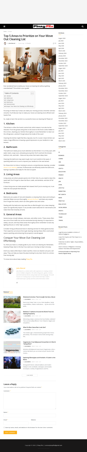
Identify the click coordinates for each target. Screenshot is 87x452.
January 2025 (62, 86)
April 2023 (61, 138)
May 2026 (61, 46)
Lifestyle (10, 31)
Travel (61, 220)
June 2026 (61, 43)
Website (33, 420)
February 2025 (62, 83)
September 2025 (63, 66)
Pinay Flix (29, 259)
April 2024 (61, 108)
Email (6, 420)
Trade (60, 217)
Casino (61, 158)
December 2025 (63, 58)
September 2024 (63, 96)
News (60, 197)
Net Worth (62, 194)
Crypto (61, 168)
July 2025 (61, 71)
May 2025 (61, 76)
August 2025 (62, 68)
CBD (60, 162)
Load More (30, 375)
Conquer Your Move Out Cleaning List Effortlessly (19, 106)
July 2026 (61, 41)
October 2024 (62, 93)
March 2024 (62, 111)
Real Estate (62, 204)
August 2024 (62, 98)
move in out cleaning (10, 167)
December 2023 (63, 118)
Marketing (62, 191)
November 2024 (63, 91)
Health (61, 178)
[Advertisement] (43, 12)
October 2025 (62, 63)
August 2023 (62, 128)
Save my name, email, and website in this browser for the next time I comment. (29, 427)
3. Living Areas (9, 100)
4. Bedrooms (9, 102)
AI (59, 152)
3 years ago (21, 43)
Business (61, 155)
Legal (60, 184)
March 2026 (62, 51)
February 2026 (62, 53)
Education (62, 171)
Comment (7, 391)
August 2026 (62, 38)
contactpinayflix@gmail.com (53, 445)
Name (6, 412)
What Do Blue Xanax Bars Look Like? (34, 327)
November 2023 (63, 121)
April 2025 (61, 78)
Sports (61, 210)
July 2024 (61, 101)
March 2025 (62, 81)
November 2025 (63, 61)
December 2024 (63, 88)
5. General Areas (10, 104)
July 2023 (61, 131)
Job (60, 181)
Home (5, 31)
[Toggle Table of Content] (31, 93)
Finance (61, 175)
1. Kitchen (8, 96)
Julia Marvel (12, 43)
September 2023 (63, 126)
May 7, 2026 (35, 299)
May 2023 (61, 136)
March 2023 (62, 141)
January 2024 (62, 116)
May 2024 (61, 106)
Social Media (63, 207)
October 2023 (62, 123)
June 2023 (61, 133)
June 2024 (61, 103)
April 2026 (61, 48)
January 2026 (62, 56)
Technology (63, 214)
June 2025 (61, 73)
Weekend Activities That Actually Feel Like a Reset (39, 297)
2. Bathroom (9, 98)
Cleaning (61, 165)
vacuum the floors (33, 199)
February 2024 (62, 113)
